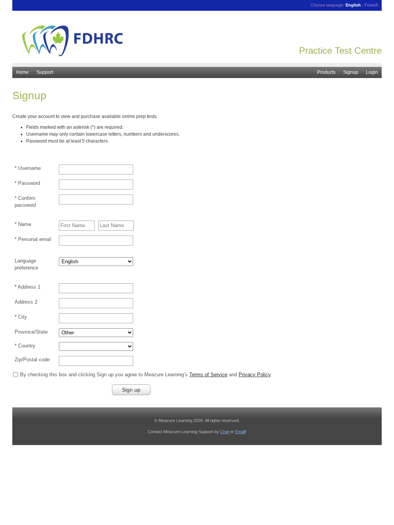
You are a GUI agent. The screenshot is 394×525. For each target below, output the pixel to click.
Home (22, 72)
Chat (224, 431)
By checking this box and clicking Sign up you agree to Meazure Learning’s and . (146, 374)
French (371, 5)
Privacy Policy (254, 374)
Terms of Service (208, 374)
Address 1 (29, 287)
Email (240, 431)
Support (45, 72)
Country (26, 346)
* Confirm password (25, 201)
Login (372, 72)
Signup (350, 72)
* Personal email (33, 239)
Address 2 (26, 302)
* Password (27, 183)
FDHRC (197, 42)
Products (326, 72)
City (22, 317)
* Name (23, 224)
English (353, 5)
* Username (28, 168)
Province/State (31, 332)
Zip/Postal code (32, 359)
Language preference (26, 264)
